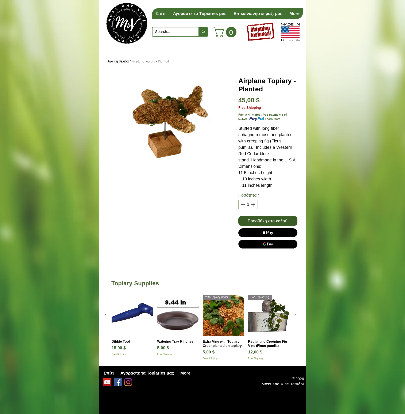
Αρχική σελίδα (118, 62)
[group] (200, 328)
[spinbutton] (248, 204)
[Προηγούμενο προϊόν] (105, 315)
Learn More (273, 118)
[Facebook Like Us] (118, 382)
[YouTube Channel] (107, 382)
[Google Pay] (267, 244)
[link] (226, 32)
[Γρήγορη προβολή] (132, 315)
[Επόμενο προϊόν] (295, 315)
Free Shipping (249, 108)
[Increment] (253, 204)
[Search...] (203, 31)
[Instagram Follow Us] (128, 382)
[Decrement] (242, 204)
